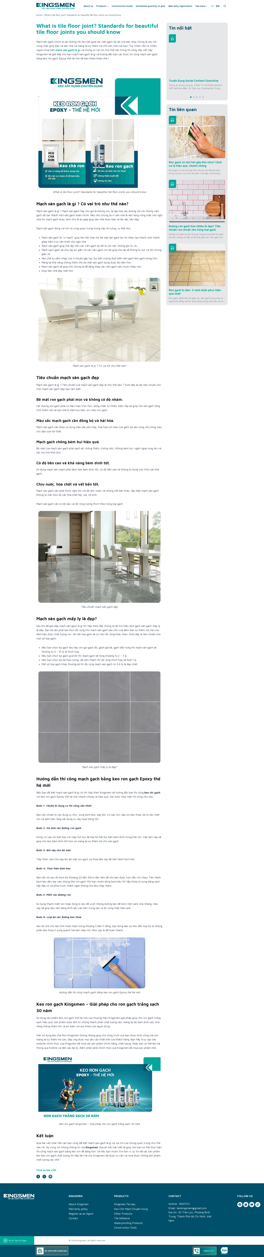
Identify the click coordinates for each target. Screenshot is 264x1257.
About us (88, 6)
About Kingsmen (78, 1204)
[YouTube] (251, 1204)
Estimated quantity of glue (150, 6)
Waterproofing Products (128, 1223)
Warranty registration (180, 6)
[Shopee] (245, 1204)
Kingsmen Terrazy (124, 1204)
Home (39, 15)
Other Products (123, 1213)
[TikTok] (257, 1204)
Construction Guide (122, 6)
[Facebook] (239, 1204)
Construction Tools (125, 1227)
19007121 (184, 1203)
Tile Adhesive (122, 1218)
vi (212, 6)
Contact (73, 1218)
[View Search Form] (225, 6)
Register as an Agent (81, 1213)
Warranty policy (78, 1208)
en (217, 6)
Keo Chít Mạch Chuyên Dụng (131, 1208)
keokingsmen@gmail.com (192, 1208)
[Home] (34, 1196)
